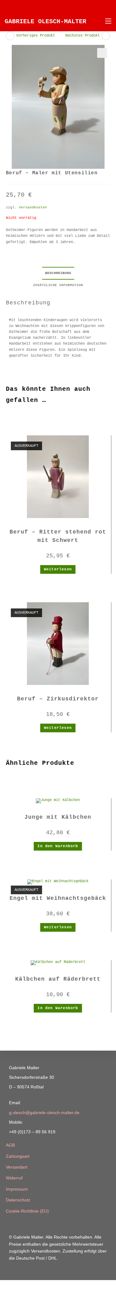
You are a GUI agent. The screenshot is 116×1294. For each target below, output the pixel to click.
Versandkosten (33, 207)
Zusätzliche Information (58, 285)
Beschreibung (58, 273)
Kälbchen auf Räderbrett (58, 979)
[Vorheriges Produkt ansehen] (10, 36)
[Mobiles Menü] (106, 21)
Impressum (17, 1189)
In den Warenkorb (57, 846)
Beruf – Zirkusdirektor (58, 699)
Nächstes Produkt (82, 35)
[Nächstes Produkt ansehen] (105, 36)
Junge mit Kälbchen (57, 817)
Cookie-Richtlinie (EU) (27, 1211)
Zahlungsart (17, 1156)
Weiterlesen (58, 569)
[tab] (58, 273)
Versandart (16, 1167)
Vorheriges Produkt (35, 35)
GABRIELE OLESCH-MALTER (45, 21)
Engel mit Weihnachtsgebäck (58, 898)
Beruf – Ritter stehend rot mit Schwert (58, 536)
